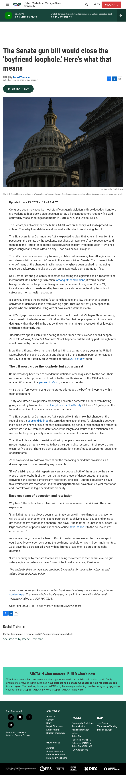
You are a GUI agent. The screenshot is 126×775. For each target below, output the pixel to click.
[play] (8, 15)
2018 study (77, 358)
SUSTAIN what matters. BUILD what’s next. (63, 674)
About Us (50, 716)
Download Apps (104, 730)
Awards (50, 748)
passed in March (49, 382)
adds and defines (38, 420)
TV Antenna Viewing (107, 726)
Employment (52, 730)
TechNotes (102, 723)
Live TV (96, 4)
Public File (76, 736)
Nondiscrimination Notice (80, 731)
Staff (49, 723)
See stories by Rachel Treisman (23, 639)
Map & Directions (54, 726)
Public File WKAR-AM (82, 746)
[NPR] (60, 769)
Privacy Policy (78, 726)
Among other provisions (70, 280)
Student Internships (55, 733)
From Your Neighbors (56, 758)
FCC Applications (80, 750)
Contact (50, 720)
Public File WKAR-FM (81, 743)
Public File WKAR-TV (81, 740)
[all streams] (121, 15)
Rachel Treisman (21, 77)
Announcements (54, 751)
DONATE (112, 4)
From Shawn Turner (56, 754)
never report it (78, 527)
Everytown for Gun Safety (65, 405)
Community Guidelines (83, 723)
